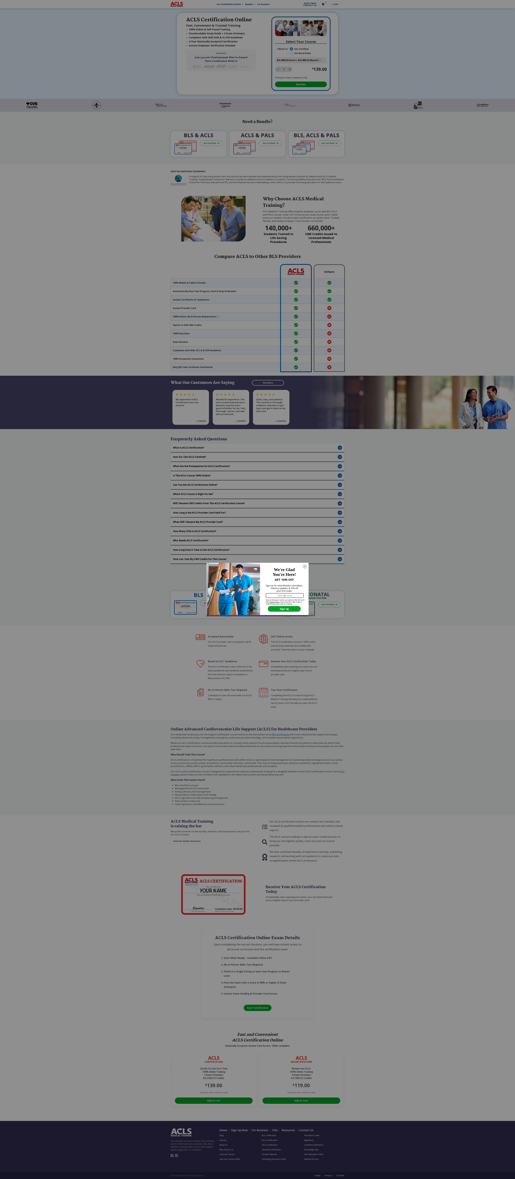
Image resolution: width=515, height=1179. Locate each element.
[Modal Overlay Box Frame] (257, 589)
